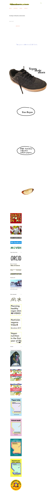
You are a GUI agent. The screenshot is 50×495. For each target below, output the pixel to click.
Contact (26, 8)
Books (21, 8)
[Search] (41, 3)
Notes (10, 8)
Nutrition (15, 8)
